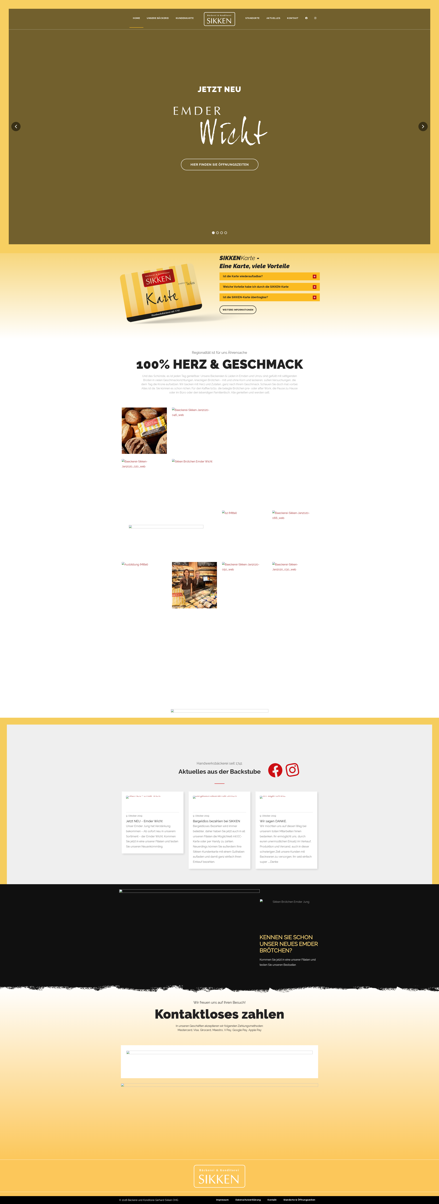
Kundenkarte (185, 18)
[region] (219, 126)
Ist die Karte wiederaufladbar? (243, 276)
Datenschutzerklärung (248, 1200)
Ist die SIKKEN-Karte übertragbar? (245, 297)
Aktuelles (273, 18)
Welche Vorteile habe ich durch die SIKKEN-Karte (256, 286)
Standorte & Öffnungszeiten (299, 1200)
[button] (16, 126)
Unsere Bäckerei (158, 18)
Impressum (222, 1200)
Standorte (252, 18)
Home (136, 18)
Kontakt (292, 18)
